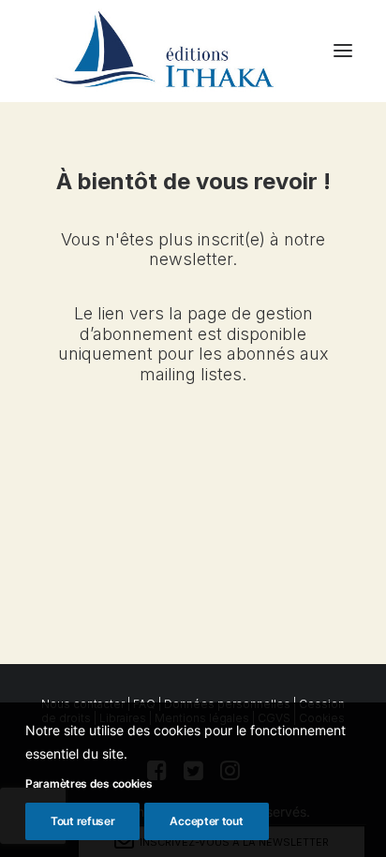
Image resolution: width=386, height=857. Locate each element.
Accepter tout (206, 821)
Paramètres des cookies (88, 783)
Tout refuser (82, 821)
